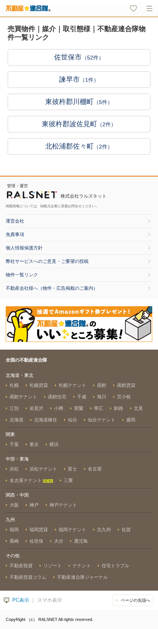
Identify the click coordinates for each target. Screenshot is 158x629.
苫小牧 (124, 397)
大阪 (14, 505)
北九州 (104, 529)
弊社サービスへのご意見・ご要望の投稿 (47, 261)
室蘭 (78, 408)
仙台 (72, 420)
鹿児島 (81, 541)
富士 (72, 469)
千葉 (14, 444)
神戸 (34, 505)
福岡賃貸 (39, 529)
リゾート (52, 565)
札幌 (14, 385)
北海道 (16, 420)
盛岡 (130, 420)
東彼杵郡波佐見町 (79, 124)
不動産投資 (21, 565)
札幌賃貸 (39, 385)
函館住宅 (57, 397)
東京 (34, 444)
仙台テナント (101, 420)
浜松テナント (43, 469)
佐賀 (126, 529)
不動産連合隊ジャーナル (82, 577)
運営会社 (15, 221)
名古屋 (95, 469)
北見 (138, 408)
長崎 (14, 541)
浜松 (14, 469)
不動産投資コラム (28, 577)
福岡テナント (72, 529)
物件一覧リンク (22, 274)
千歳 (81, 397)
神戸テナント (63, 505)
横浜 (54, 444)
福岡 (14, 529)
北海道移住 (45, 420)
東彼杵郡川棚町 (79, 102)
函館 (101, 385)
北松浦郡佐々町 (79, 146)
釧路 (118, 408)
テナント (81, 565)
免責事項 (15, 234)
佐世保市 (79, 57)
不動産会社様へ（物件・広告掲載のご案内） (52, 288)
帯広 (98, 408)
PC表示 (20, 600)
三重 (68, 480)
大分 (58, 541)
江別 (14, 408)
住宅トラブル (115, 565)
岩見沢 (36, 408)
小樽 (58, 408)
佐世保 (36, 541)
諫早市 (79, 79)
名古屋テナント (26, 480)
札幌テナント (72, 385)
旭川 (101, 397)
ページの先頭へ (135, 600)
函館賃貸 (126, 385)
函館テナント (23, 397)
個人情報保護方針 (24, 248)
